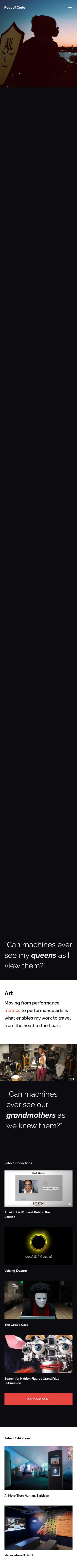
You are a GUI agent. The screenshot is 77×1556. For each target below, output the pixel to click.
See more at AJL (39, 1399)
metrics (12, 1010)
